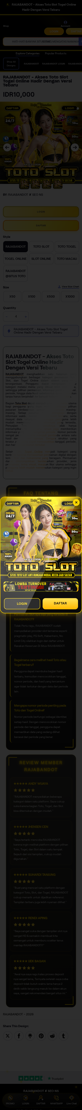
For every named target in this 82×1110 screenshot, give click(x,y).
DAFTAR (60, 603)
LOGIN (22, 603)
